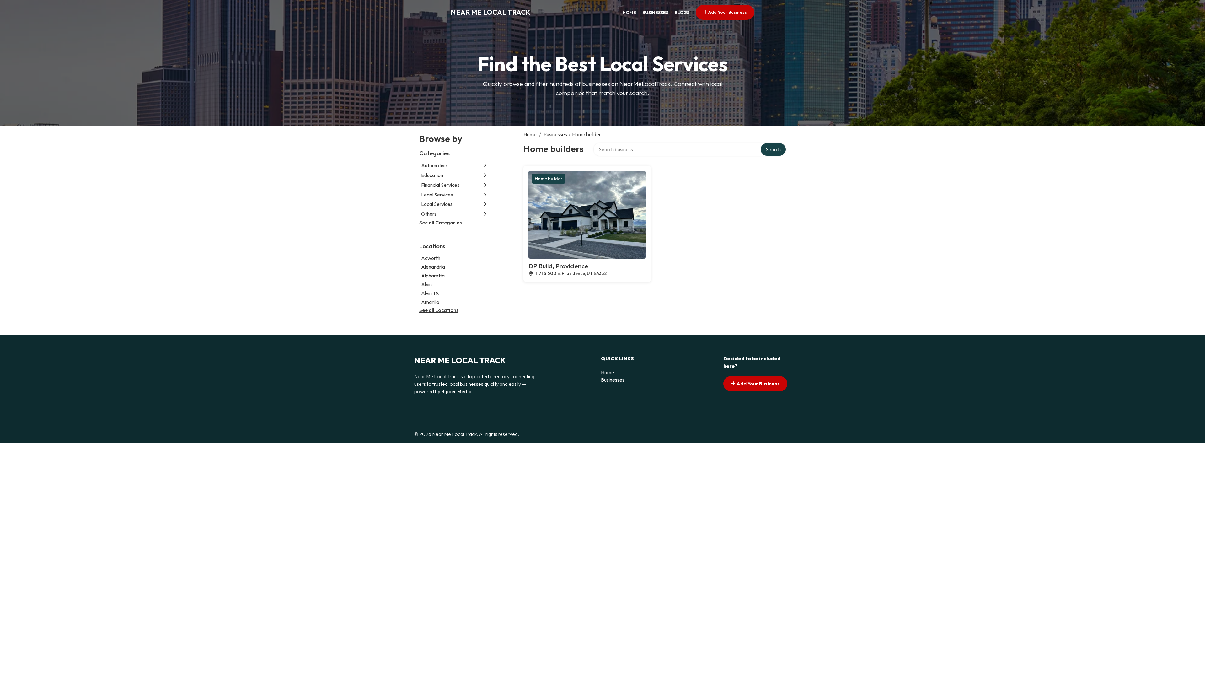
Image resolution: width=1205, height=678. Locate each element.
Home (629, 12)
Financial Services (440, 185)
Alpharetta (433, 275)
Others (428, 214)
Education (432, 175)
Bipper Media (456, 391)
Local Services (437, 204)
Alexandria (433, 267)
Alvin (426, 284)
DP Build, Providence (558, 266)
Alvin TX (430, 293)
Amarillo (430, 302)
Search (773, 149)
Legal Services (437, 194)
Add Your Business (727, 12)
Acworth (430, 258)
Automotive (434, 165)
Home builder (548, 178)
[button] (485, 165)
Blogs (682, 12)
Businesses (655, 12)
